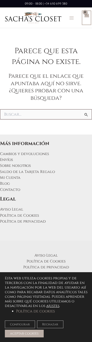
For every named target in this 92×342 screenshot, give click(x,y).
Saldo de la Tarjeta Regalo (27, 171)
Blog (5, 183)
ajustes (52, 306)
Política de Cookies (19, 215)
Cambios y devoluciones (24, 153)
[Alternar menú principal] (71, 18)
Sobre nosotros (15, 165)
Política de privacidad (23, 221)
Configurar (20, 324)
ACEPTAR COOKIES (24, 334)
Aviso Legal (11, 209)
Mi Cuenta (10, 177)
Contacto (10, 189)
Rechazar (50, 324)
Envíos (6, 159)
